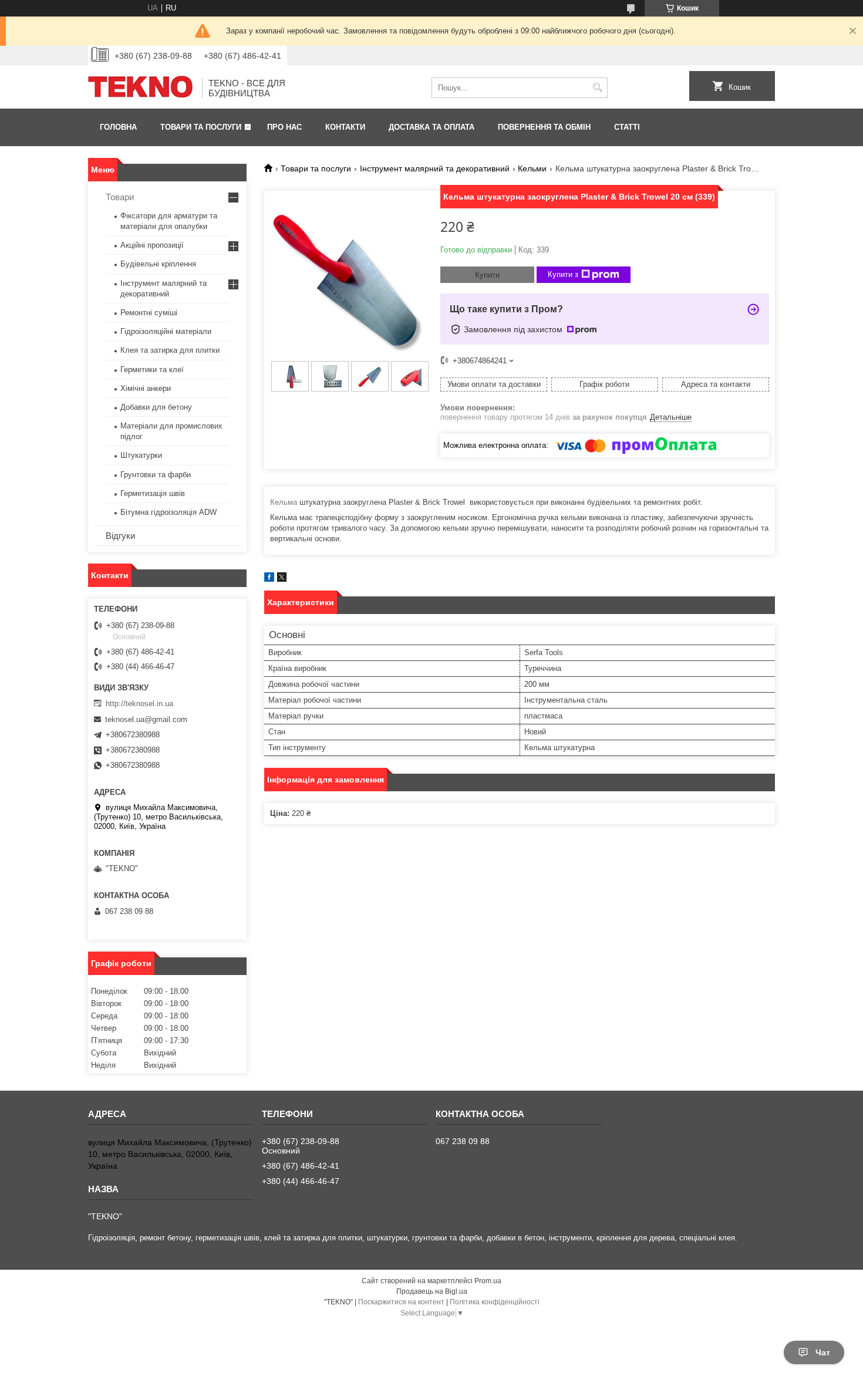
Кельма (283, 502)
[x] (281, 579)
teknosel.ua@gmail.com (146, 719)
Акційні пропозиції (152, 245)
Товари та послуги (200, 127)
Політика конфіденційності (495, 1302)
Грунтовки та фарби (155, 474)
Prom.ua (487, 1281)
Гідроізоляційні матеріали (165, 331)
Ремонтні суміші (148, 312)
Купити (487, 275)
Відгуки (120, 536)
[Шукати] (597, 87)
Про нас (284, 127)
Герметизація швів (152, 493)
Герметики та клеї (152, 369)
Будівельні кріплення (158, 263)
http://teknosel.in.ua (139, 703)
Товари (120, 197)
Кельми (532, 168)
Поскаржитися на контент (401, 1302)
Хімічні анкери (145, 388)
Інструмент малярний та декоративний (435, 168)
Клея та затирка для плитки (170, 350)
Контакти (345, 127)
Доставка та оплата (431, 127)
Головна (118, 127)
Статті (627, 127)
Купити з (563, 274)
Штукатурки (141, 455)
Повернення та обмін (544, 127)
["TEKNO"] (141, 88)
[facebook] (269, 579)
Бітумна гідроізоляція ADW (168, 512)
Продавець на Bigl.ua (431, 1291)
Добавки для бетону (156, 407)
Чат (822, 1352)
